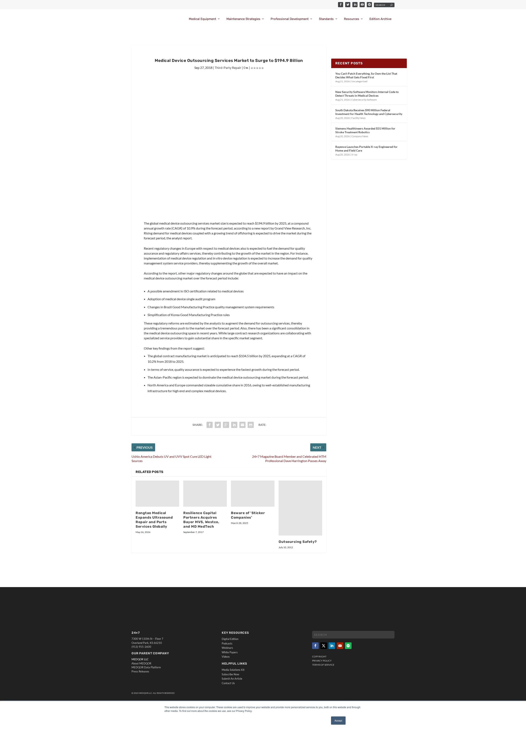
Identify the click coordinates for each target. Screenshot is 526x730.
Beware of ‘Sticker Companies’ (248, 515)
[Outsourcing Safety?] (300, 508)
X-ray (354, 154)
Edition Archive (380, 19)
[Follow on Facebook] (315, 645)
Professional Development (290, 19)
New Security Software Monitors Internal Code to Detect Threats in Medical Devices (367, 93)
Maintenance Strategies (243, 19)
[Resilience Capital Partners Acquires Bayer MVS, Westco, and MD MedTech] (205, 494)
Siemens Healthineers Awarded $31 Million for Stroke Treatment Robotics (365, 130)
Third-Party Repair (228, 68)
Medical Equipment (202, 19)
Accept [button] (338, 720)
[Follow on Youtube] (340, 645)
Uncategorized (359, 81)
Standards (326, 19)
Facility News (358, 117)
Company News (359, 136)
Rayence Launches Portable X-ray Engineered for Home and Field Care (366, 148)
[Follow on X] (323, 645)
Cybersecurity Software (364, 99)
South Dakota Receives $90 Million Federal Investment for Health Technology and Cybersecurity (368, 112)
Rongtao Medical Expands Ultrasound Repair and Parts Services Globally (154, 519)
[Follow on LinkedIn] (332, 645)
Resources (351, 19)
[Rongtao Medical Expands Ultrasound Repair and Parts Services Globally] (157, 494)
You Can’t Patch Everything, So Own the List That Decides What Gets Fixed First (366, 75)
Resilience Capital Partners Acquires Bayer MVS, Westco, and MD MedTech (201, 519)
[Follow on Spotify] (348, 645)
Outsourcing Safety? (298, 542)
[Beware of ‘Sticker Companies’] (253, 494)
